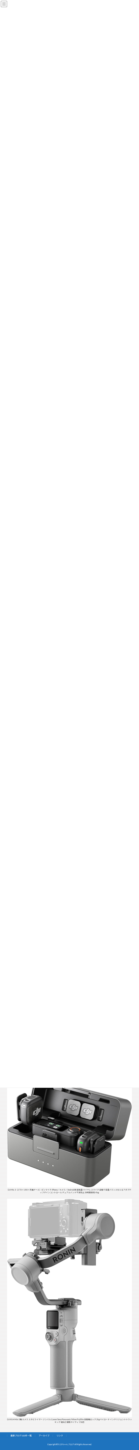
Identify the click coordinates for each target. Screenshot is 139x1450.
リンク (59, 1435)
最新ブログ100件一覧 (21, 1435)
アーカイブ (44, 1435)
